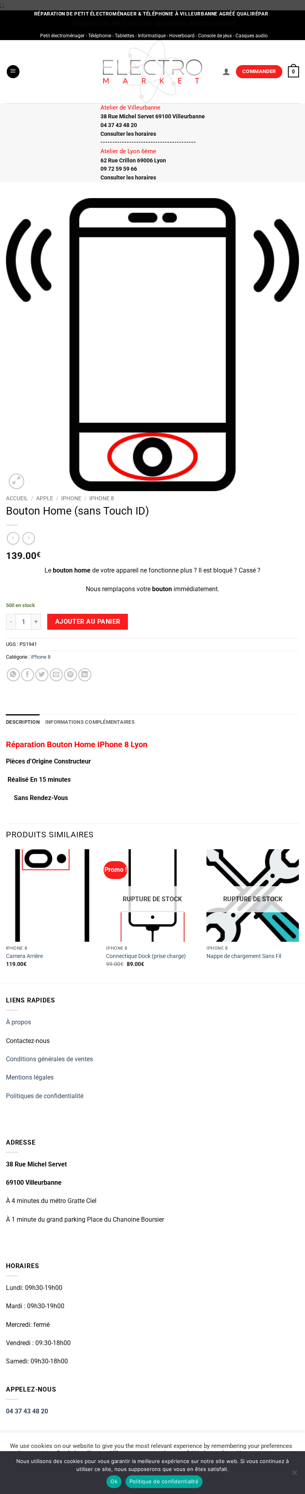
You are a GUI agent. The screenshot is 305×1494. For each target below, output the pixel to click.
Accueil (17, 498)
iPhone (71, 498)
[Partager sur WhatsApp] (13, 674)
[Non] (294, 1475)
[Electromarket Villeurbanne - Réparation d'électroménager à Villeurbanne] (153, 71)
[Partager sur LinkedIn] (84, 674)
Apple (44, 498)
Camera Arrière (24, 956)
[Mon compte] (226, 71)
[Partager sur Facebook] (27, 674)
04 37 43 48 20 (27, 1411)
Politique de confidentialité (164, 1481)
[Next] (299, 915)
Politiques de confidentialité (44, 1096)
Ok (114, 1481)
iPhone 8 (101, 498)
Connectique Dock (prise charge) (146, 956)
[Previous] (6, 915)
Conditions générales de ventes (49, 1059)
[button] (13, 71)
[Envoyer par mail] (56, 674)
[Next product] (13, 538)
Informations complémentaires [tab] (90, 722)
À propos (18, 1022)
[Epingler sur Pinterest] (70, 674)
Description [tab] (23, 722)
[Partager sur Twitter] (41, 674)
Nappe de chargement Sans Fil (244, 956)
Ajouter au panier (87, 621)
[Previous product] (28, 538)
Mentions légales (30, 1077)
